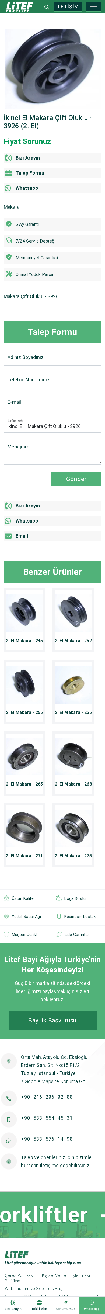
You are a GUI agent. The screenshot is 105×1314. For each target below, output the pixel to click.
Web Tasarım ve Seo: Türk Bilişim (36, 1288)
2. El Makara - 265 (24, 784)
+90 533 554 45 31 (47, 1118)
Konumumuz (66, 1309)
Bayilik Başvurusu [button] (52, 1020)
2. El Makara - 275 (73, 855)
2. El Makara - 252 (73, 640)
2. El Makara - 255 (24, 712)
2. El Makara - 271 (24, 855)
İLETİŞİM (67, 6)
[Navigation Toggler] (94, 7)
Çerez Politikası (19, 1275)
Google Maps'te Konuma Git (54, 1081)
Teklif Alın (39, 1309)
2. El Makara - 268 (73, 784)
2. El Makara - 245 (24, 640)
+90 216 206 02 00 (47, 1097)
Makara (12, 207)
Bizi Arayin (13, 1309)
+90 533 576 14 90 (47, 1139)
